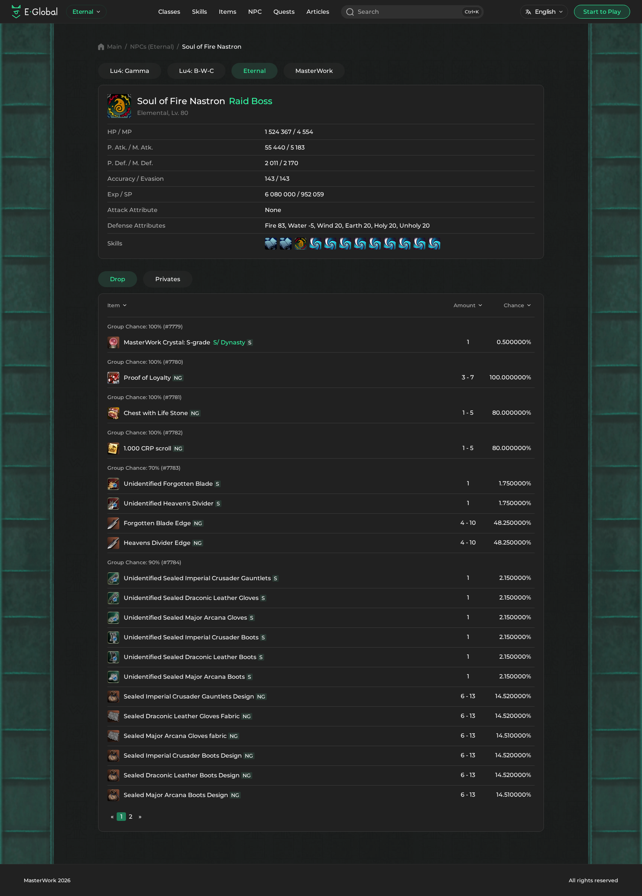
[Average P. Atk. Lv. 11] (345, 244)
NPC (255, 11)
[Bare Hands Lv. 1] (419, 244)
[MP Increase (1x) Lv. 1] (330, 244)
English (545, 11)
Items (227, 11)
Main (114, 46)
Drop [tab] (117, 279)
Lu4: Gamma (129, 70)
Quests (284, 11)
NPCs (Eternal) (152, 46)
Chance (514, 305)
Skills (199, 11)
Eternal (82, 11)
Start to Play (602, 11)
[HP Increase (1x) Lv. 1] (315, 244)
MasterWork (314, 70)
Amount (465, 305)
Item (113, 305)
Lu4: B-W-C (196, 70)
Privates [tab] (167, 279)
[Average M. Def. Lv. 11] (390, 244)
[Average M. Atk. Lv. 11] (360, 244)
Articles (318, 11)
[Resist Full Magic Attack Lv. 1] (434, 244)
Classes (169, 11)
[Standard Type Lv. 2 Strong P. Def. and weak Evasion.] (405, 244)
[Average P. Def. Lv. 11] (375, 244)
